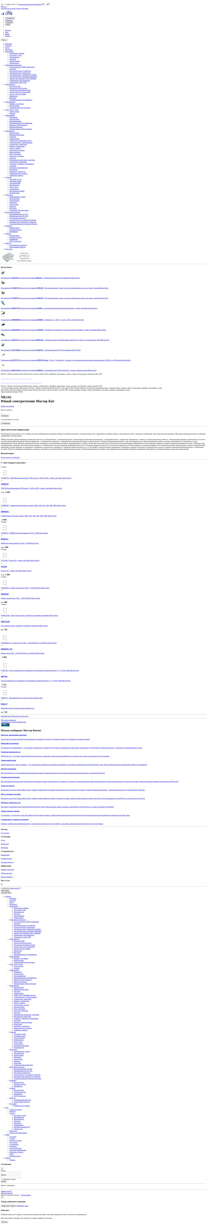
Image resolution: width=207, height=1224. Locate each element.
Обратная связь (6, 873)
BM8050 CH (6, 649)
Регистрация (26, 1195)
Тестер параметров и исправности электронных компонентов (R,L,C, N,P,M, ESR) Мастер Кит (36, 681)
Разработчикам (6, 859)
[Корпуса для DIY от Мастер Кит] (17, 262)
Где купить (11, 8)
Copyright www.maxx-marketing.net (13, 722)
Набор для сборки (7, 406)
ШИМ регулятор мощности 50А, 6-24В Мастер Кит (20, 543)
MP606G (5, 512)
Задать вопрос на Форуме (10, 457)
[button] (10, 18)
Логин (3, 1171)
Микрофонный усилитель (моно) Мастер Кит (17, 708)
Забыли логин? (6, 1191)
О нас (3, 840)
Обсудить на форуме (8, 720)
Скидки (4, 8)
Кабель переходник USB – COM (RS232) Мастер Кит (20, 598)
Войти (4, 1181)
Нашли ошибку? (7, 877)
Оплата (18, 8)
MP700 (4, 676)
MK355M (5, 622)
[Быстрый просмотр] (6, 498)
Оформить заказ (22, 1206)
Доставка (24, 8)
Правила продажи (7, 869)
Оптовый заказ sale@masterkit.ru (30, 4)
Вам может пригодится (19, 716)
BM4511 (4, 539)
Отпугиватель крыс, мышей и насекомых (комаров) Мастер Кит (24, 626)
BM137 (4, 704)
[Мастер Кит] (7, 14)
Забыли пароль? (7, 1193)
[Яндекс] (3, 1187)
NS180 (4, 567)
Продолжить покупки (8, 1206)
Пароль (3, 1175)
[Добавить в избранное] (6, 502)
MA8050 (5, 594)
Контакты (4, 848)
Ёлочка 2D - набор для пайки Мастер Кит (16, 571)
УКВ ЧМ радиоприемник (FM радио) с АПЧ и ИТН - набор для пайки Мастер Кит (31, 488)
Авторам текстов (7, 862)
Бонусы (3, 6)
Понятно (4, 1222)
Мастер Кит (14, 888)
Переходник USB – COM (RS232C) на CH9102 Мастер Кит (23, 653)
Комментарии (6, 716)
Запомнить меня (9, 1179)
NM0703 (5, 484)
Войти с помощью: (8, 1185)
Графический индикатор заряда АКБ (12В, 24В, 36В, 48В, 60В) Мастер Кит (28, 516)
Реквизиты (5, 844)
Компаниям (5, 855)
